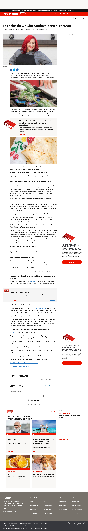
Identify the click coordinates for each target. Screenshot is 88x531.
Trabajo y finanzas (16, 290)
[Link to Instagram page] (79, 523)
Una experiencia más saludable (19, 366)
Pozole (12, 332)
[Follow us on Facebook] (69, 523)
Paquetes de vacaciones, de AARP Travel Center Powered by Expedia (43, 441)
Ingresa (80, 13)
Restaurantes (11, 471)
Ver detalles (14, 300)
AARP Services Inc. (48, 509)
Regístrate (73, 13)
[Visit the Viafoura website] (37, 404)
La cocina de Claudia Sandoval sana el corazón (37, 26)
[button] (83, 10)
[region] (34, 395)
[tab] (16, 396)
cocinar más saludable (39, 308)
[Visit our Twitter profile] (74, 523)
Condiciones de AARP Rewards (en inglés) (12, 525)
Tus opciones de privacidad (40, 528)
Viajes (35, 437)
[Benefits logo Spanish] (6, 292)
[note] (30, 66)
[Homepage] (7, 14)
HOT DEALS (63, 414)
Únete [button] (15, 13)
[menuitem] (4, 18)
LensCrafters (12, 439)
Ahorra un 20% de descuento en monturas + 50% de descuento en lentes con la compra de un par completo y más (18, 442)
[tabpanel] (75, 18)
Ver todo (52, 300)
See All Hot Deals (63, 439)
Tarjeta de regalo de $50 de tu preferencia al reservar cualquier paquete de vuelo (43, 446)
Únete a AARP (22, 134)
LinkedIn (18, 70)
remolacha (32, 281)
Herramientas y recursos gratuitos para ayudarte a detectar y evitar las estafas (32, 296)
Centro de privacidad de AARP (10, 523)
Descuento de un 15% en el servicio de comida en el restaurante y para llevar (16, 477)
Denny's (10, 474)
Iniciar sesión (41, 385)
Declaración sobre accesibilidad (41, 523)
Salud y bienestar (12, 437)
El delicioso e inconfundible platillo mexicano (24, 363)
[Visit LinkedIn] (83, 523)
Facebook (11, 70)
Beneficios (55, 13)
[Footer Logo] (14, 498)
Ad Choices (29, 528)
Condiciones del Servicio (25, 523)
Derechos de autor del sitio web (32, 525)
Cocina (5, 22)
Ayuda (50, 13)
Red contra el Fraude (20, 292)
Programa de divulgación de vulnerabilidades (13, 528)
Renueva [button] (22, 13)
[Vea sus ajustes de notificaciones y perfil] (57, 396)
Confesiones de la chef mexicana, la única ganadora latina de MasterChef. (25, 29)
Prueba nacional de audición (43, 474)
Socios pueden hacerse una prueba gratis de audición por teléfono (43, 477)
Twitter (14, 70)
